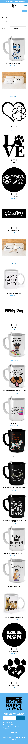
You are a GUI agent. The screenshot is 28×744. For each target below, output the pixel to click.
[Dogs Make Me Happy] (14, 703)
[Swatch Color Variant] (11, 126)
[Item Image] (14, 48)
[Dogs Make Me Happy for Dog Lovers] (14, 6)
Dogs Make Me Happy (16, 737)
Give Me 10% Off (20, 718)
